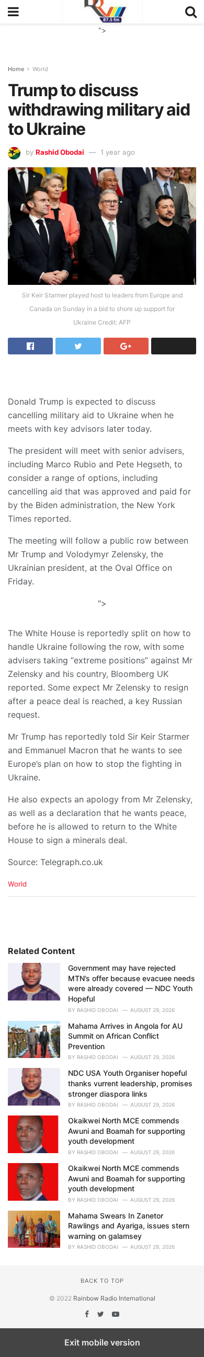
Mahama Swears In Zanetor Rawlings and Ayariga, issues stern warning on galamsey (128, 1225)
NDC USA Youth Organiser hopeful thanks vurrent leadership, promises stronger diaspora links (130, 1083)
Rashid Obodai (60, 152)
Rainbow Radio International (114, 1298)
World (40, 69)
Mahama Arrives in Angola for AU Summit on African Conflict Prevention (125, 1036)
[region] (102, 37)
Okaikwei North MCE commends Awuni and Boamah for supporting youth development (126, 1130)
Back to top (102, 1280)
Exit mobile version (102, 1342)
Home (16, 69)
